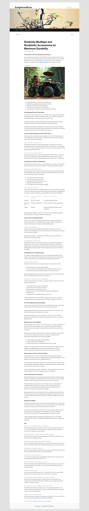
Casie (40, 501)
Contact (21, 30)
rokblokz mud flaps (43, 62)
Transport (35, 501)
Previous (17, 34)
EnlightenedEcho (23, 7)
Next (72, 34)
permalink (49, 501)
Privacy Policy (28, 30)
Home (16, 30)
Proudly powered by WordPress (48, 506)
